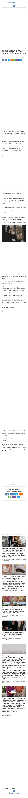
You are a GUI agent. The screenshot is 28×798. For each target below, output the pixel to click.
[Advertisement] (14, 29)
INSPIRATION (19, 57)
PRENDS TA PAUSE (12, 2)
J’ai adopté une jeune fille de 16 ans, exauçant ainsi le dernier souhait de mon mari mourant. (13, 634)
